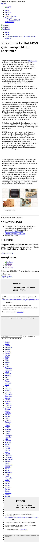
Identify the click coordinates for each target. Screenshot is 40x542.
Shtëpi (7, 10)
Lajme (7, 14)
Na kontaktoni (9, 22)
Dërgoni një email (6, 277)
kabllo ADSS (32, 61)
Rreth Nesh (8, 18)
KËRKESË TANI (7, 253)
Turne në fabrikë (14, 20)
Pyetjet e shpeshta (10, 16)
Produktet (8, 12)
